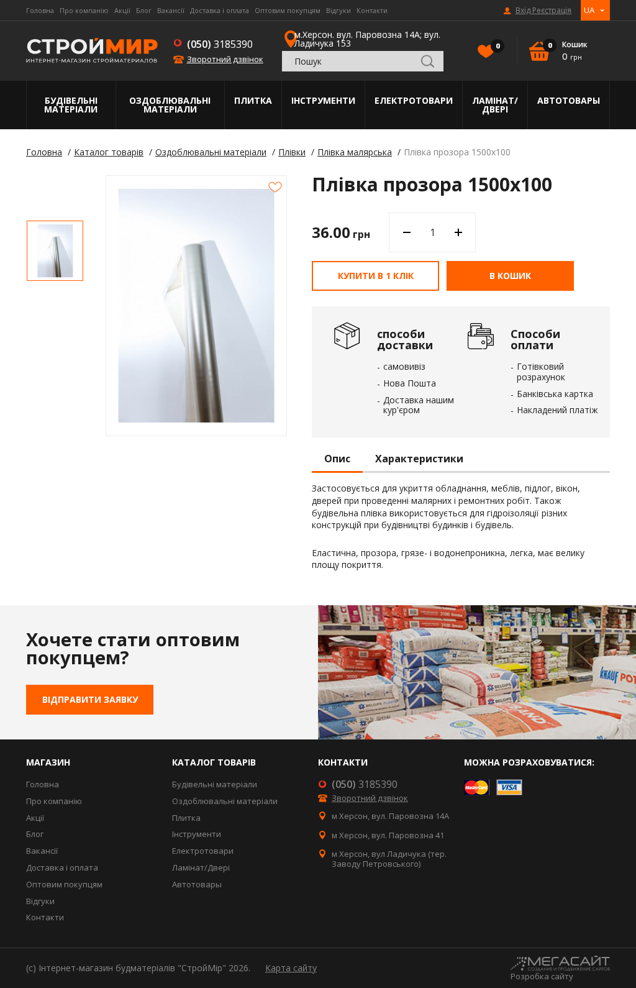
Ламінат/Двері (495, 104)
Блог (144, 10)
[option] (55, 251)
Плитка (253, 100)
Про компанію (84, 10)
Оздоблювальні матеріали (170, 104)
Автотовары (568, 100)
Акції (122, 10)
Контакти (372, 10)
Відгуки (338, 10)
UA (589, 10)
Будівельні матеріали (71, 104)
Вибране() (497, 46)
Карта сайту (291, 968)
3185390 (220, 44)
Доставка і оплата (219, 10)
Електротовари (414, 100)
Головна (40, 10)
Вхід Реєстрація (543, 10)
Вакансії (170, 10)
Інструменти (323, 100)
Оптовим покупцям (287, 10)
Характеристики (419, 459)
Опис (337, 459)
